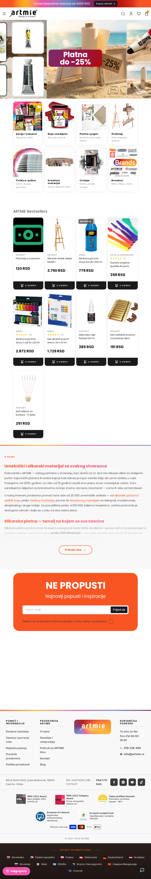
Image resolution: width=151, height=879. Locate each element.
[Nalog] (131, 14)
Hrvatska (136, 857)
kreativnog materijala (84, 500)
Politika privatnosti (18, 764)
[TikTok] (141, 782)
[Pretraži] (123, 14)
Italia (41, 864)
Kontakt (45, 758)
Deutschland (113, 857)
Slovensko (15, 857)
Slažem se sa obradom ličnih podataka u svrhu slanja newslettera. (64, 621)
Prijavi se (119, 610)
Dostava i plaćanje (17, 731)
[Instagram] (123, 782)
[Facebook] (114, 782)
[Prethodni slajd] (4, 59)
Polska (67, 857)
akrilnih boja (12, 500)
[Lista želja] (139, 13)
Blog (43, 764)
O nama (45, 731)
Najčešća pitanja (16, 748)
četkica (35, 500)
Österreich (88, 857)
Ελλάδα (59, 864)
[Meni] (4, 13)
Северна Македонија (122, 864)
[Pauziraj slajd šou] (68, 95)
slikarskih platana (126, 495)
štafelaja (48, 500)
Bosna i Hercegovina (87, 864)
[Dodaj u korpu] (28, 285)
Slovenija (22, 864)
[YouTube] (132, 782)
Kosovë (75, 871)
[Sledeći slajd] (146, 59)
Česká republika (42, 857)
